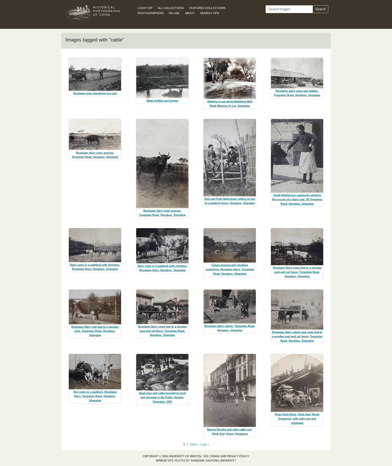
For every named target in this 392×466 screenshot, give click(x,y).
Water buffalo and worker (162, 100)
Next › (194, 444)
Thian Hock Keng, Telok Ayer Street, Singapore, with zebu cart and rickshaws (297, 418)
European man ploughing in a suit (95, 93)
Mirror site (165, 460)
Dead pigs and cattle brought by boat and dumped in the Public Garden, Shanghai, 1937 (162, 397)
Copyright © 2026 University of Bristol (172, 456)
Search (320, 9)
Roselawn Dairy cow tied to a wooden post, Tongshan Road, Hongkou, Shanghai (95, 331)
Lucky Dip (145, 8)
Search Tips (209, 13)
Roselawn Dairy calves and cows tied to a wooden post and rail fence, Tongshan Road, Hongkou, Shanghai (297, 336)
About (190, 13)
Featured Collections (207, 8)
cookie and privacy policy (229, 456)
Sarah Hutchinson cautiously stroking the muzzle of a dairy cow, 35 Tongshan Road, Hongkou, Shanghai (297, 199)
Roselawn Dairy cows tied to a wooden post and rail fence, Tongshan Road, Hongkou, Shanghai (297, 272)
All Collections (171, 8)
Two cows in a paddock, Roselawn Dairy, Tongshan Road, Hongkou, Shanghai (95, 396)
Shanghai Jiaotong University (213, 460)
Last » (204, 444)
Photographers (151, 13)
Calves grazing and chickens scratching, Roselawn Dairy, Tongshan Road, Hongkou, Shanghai (230, 269)
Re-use (174, 13)
